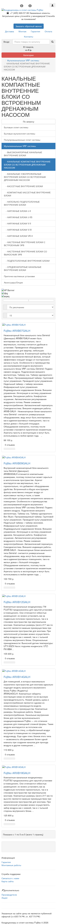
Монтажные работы (11, 865)
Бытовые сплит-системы (16, 127)
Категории (28, 55)
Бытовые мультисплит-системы (19, 133)
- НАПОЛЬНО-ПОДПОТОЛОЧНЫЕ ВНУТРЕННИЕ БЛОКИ (22, 203)
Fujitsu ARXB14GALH (17, 677)
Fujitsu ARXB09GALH (17, 463)
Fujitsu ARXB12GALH (17, 602)
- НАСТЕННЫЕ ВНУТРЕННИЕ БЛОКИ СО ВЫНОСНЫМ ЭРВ (25, 253)
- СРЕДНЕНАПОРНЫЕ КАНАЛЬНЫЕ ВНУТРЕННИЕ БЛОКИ (22, 268)
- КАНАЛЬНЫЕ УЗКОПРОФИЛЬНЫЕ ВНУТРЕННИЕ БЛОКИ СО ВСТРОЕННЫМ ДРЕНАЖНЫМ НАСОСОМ (25, 176)
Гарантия (6, 862)
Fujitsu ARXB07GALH (17, 330)
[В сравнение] (13, 449)
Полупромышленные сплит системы (22, 139)
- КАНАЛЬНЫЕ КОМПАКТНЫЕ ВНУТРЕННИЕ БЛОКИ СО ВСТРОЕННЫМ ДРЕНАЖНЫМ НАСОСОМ (27, 164)
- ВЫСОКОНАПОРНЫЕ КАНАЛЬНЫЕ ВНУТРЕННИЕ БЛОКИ (23, 154)
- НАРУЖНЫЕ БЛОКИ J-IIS (18, 217)
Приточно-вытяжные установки (19, 276)
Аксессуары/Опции (13, 282)
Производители (9, 894)
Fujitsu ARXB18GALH (17, 773)
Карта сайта (8, 881)
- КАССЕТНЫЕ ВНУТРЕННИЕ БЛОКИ (23, 186)
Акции (4, 897)
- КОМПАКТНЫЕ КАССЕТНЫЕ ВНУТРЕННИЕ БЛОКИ (27, 194)
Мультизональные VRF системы (23, 60)
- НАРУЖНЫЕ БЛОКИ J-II (17, 210)
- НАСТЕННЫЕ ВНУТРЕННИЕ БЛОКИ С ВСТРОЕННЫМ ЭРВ (24, 244)
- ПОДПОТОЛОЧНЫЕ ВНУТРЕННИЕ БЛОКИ (27, 260)
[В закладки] (9, 449)
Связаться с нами (10, 878)
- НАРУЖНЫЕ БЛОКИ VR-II (18, 235)
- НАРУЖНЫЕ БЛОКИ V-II (17, 223)
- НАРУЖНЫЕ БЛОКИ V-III (18, 229)
